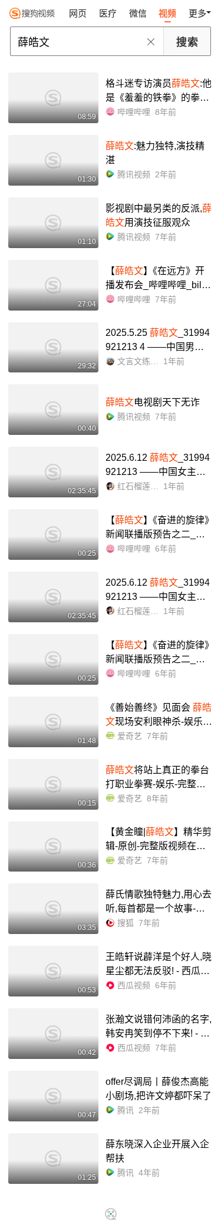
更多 (197, 13)
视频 (167, 13)
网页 (78, 13)
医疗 (108, 13)
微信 (138, 13)
